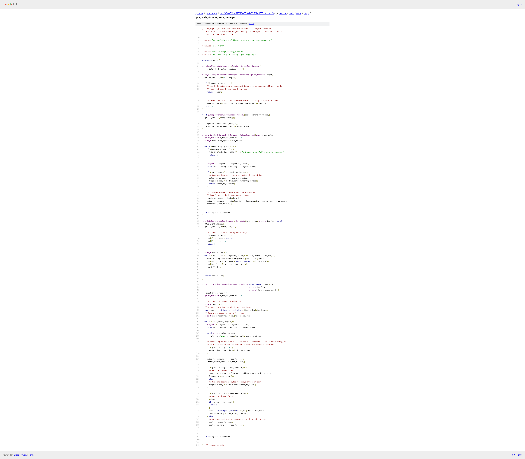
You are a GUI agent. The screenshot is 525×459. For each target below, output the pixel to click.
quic (291, 13)
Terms (31, 455)
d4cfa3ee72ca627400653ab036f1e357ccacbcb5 (247, 13)
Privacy (24, 455)
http (306, 13)
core (298, 13)
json (520, 455)
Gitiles (16, 455)
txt (513, 455)
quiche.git (211, 13)
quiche (199, 13)
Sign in (519, 4)
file (251, 24)
